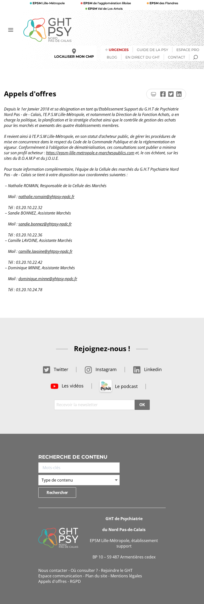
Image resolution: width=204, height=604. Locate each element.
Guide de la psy (152, 50)
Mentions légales (126, 576)
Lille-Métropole (49, 3)
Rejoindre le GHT (117, 570)
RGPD (75, 581)
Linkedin (152, 369)
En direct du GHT (142, 57)
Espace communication (60, 576)
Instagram (105, 369)
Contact (176, 57)
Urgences (119, 50)
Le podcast (126, 386)
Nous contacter (52, 570)
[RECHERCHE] (195, 57)
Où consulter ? (84, 570)
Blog (112, 57)
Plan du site (96, 576)
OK (142, 404)
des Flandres (164, 3)
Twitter (60, 369)
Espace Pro (187, 50)
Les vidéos (72, 386)
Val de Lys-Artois (105, 8)
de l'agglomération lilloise (107, 3)
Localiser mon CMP (74, 56)
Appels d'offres (52, 581)
